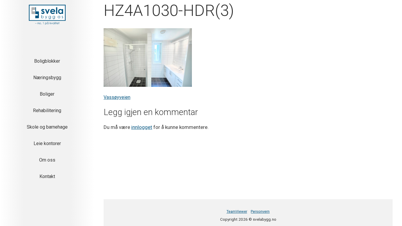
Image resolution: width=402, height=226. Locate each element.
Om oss (47, 160)
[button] (47, 15)
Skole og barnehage (47, 127)
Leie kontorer (47, 143)
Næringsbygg (47, 77)
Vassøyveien (117, 97)
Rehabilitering (47, 110)
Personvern (260, 211)
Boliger (47, 94)
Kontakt (47, 176)
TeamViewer (237, 211)
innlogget (141, 127)
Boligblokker (47, 61)
